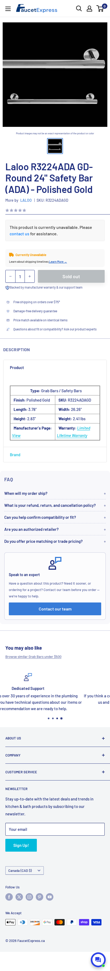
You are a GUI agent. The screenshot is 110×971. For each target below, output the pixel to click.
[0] (100, 8)
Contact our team (55, 608)
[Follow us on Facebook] (9, 897)
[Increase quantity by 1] (29, 276)
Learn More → (58, 261)
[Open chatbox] (98, 959)
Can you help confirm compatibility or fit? (40, 517)
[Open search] (79, 8)
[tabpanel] (55, 411)
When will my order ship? (26, 493)
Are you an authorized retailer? (31, 529)
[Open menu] (8, 9)
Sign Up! (21, 845)
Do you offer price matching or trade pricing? (43, 541)
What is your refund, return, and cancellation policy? (50, 505)
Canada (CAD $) (20, 870)
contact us (19, 233)
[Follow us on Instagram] (29, 897)
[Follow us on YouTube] (49, 897)
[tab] (55, 367)
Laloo (26, 200)
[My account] (89, 8)
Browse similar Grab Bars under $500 (33, 656)
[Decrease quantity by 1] (10, 276)
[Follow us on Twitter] (19, 897)
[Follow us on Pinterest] (39, 897)
